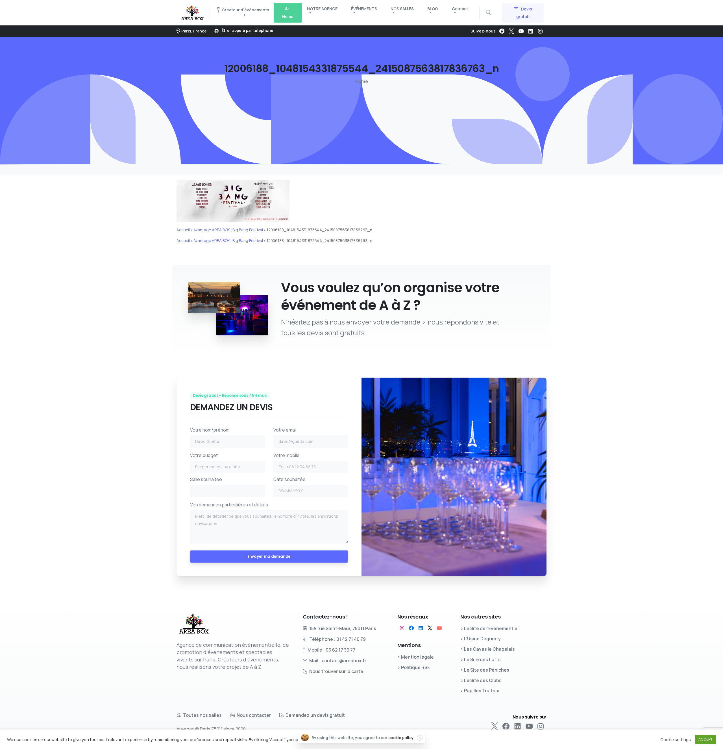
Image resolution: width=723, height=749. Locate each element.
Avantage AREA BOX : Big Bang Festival (228, 229)
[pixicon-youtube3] (439, 628)
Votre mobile (286, 455)
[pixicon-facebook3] (411, 628)
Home (361, 81)
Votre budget (204, 455)
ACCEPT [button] (705, 739)
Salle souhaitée (206, 479)
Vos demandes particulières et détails (229, 505)
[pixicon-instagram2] (402, 628)
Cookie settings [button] (675, 739)
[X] (511, 31)
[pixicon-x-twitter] (430, 628)
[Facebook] (502, 31)
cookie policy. (401, 737)
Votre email (285, 430)
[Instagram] (540, 31)
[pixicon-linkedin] (420, 628)
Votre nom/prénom (210, 430)
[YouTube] (521, 31)
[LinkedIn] (530, 31)
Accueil (183, 229)
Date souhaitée (289, 479)
